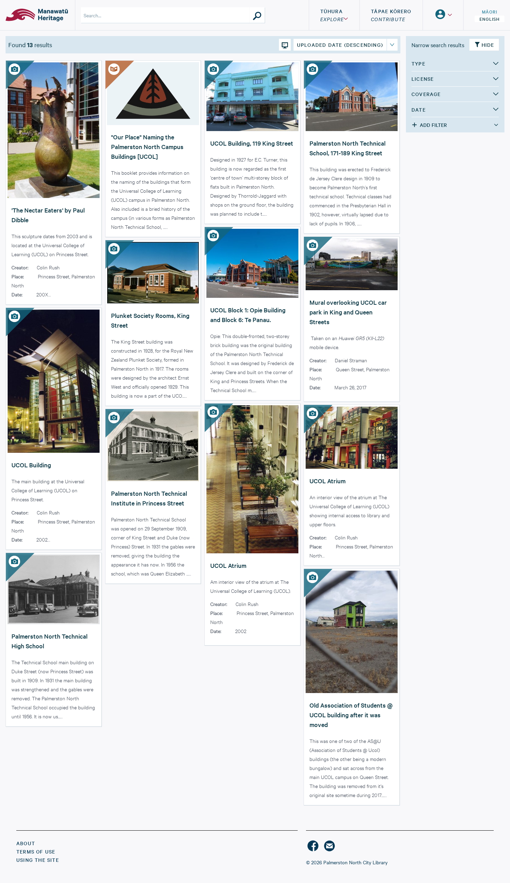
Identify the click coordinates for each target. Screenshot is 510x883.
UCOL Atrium (228, 565)
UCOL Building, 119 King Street (251, 143)
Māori (489, 11)
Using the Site (37, 859)
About (25, 843)
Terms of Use (35, 851)
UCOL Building (31, 465)
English (489, 19)
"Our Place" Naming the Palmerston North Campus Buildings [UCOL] (147, 146)
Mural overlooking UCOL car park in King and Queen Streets (348, 312)
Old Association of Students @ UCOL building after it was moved (350, 714)
